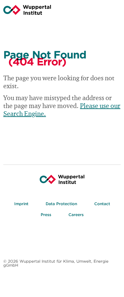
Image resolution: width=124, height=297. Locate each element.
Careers (76, 214)
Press (46, 214)
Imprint (21, 203)
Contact (102, 203)
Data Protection (61, 203)
